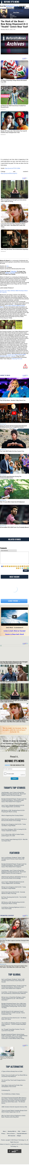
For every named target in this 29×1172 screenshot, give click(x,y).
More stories (20, 10)
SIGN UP (7, 765)
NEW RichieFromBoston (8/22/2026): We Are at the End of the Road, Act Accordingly (14, 820)
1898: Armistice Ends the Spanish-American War (14, 1107)
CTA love (3, 203)
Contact (24, 1131)
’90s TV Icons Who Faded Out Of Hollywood (12, 502)
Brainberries (3, 228)
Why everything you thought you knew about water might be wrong (13, 200)
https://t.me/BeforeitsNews (19, 746)
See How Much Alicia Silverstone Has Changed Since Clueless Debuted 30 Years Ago (13, 662)
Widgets (19, 1135)
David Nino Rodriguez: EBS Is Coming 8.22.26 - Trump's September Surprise (14, 830)
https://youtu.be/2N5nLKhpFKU (9, 173)
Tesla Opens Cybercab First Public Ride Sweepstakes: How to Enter (12, 1086)
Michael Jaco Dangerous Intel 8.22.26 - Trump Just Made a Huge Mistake (13, 825)
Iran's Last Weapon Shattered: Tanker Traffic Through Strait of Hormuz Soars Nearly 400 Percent (13, 859)
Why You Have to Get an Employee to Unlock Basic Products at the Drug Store (13, 1116)
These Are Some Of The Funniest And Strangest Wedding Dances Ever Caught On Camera (13, 426)
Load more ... (14, 601)
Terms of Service (11, 1133)
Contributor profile (13, 10)
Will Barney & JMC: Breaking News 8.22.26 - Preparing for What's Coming (13, 811)
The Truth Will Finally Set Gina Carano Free (12, 451)
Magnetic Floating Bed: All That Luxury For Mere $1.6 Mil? (6, 1058)
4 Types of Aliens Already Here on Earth (11, 1071)
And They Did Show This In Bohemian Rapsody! (14, 249)
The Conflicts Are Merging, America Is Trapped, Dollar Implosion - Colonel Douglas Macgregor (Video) (13, 1024)
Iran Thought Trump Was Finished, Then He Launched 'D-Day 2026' (13, 1030)
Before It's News (11, 1)
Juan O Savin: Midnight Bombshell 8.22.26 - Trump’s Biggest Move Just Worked (13, 806)
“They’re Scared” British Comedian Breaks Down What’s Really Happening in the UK (14, 1111)
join (8, 266)
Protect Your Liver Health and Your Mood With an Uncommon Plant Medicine (14, 1075)
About (4, 1131)
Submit (14, 778)
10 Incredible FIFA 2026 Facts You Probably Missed (14, 527)
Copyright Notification (22, 1133)
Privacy (3, 1133)
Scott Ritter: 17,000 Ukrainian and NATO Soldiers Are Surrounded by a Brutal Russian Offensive (14, 992)
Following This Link (17, 358)
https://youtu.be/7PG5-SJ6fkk (12, 168)
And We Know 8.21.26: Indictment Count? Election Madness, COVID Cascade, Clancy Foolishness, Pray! (13, 1013)
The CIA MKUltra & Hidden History (10, 1094)
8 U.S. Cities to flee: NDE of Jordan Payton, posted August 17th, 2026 (12, 835)
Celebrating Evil (5, 1090)
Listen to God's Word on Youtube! (14, 631)
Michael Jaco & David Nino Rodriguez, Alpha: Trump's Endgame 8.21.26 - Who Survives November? (13, 999)
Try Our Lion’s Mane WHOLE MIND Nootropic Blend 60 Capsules (13, 355)
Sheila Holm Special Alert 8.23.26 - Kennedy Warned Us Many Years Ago (13, 892)
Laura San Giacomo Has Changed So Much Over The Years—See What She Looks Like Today (13, 225)
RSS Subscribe (11, 1135)
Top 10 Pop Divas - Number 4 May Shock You (12, 400)
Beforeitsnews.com (12, 6)
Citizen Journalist (10, 272)
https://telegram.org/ (21, 743)
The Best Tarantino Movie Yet (9, 682)
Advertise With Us (12, 1131)
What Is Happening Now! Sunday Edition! (12, 815)
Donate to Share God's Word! (14, 634)
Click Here (14, 271)
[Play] (14, 617)
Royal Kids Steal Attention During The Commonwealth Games (10, 477)
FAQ (19, 1131)
